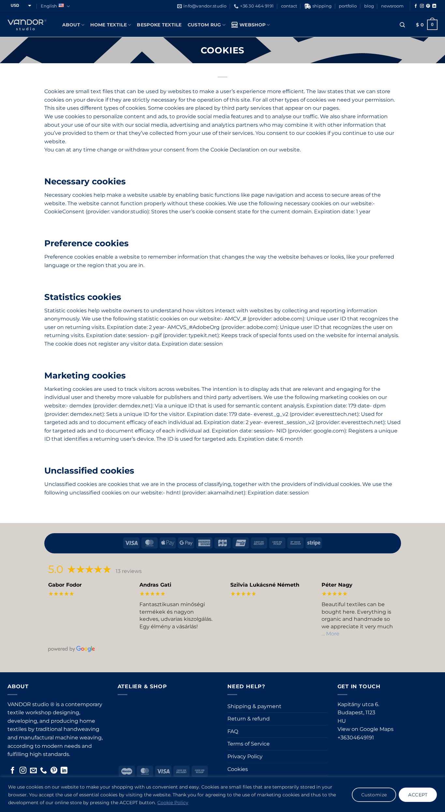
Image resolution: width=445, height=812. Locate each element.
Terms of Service (248, 744)
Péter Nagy (337, 585)
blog (369, 6)
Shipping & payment (254, 706)
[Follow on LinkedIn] (434, 6)
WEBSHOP (252, 25)
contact (289, 6)
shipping (322, 6)
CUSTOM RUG (204, 25)
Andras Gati (155, 585)
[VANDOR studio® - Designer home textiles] (27, 25)
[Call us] (43, 771)
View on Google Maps (365, 729)
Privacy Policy (245, 756)
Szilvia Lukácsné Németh (264, 585)
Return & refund (248, 719)
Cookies (237, 769)
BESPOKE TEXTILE (159, 25)
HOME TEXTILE (108, 25)
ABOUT (71, 25)
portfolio (348, 6)
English (49, 6)
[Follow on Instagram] (422, 6)
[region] (222, 794)
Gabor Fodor (65, 585)
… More (330, 634)
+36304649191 (355, 737)
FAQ (232, 731)
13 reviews (129, 571)
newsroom (392, 6)
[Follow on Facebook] (416, 6)
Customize (374, 795)
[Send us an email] (33, 771)
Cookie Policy (172, 802)
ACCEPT (417, 795)
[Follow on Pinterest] (428, 6)
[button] (402, 25)
